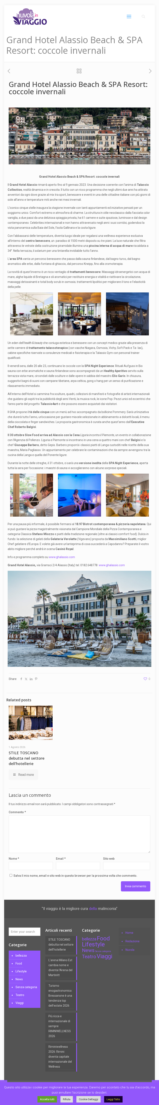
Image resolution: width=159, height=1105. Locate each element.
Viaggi (20, 1003)
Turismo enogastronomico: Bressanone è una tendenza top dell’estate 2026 (60, 995)
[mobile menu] (128, 16)
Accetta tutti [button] (47, 1099)
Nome (14, 858)
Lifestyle (21, 971)
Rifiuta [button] (66, 1099)
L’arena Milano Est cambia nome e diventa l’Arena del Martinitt (60, 967)
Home (129, 932)
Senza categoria (26, 987)
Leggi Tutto (113, 1099)
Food (19, 963)
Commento (17, 812)
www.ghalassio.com (62, 557)
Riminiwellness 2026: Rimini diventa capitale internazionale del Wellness (60, 1056)
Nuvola (129, 949)
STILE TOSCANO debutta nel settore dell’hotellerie (27, 758)
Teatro (20, 995)
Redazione (132, 941)
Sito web (108, 858)
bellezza (21, 955)
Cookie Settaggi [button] (88, 1099)
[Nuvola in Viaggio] (30, 16)
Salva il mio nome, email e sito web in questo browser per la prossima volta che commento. (75, 875)
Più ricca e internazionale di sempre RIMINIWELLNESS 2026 (59, 1026)
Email (61, 858)
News (19, 979)
